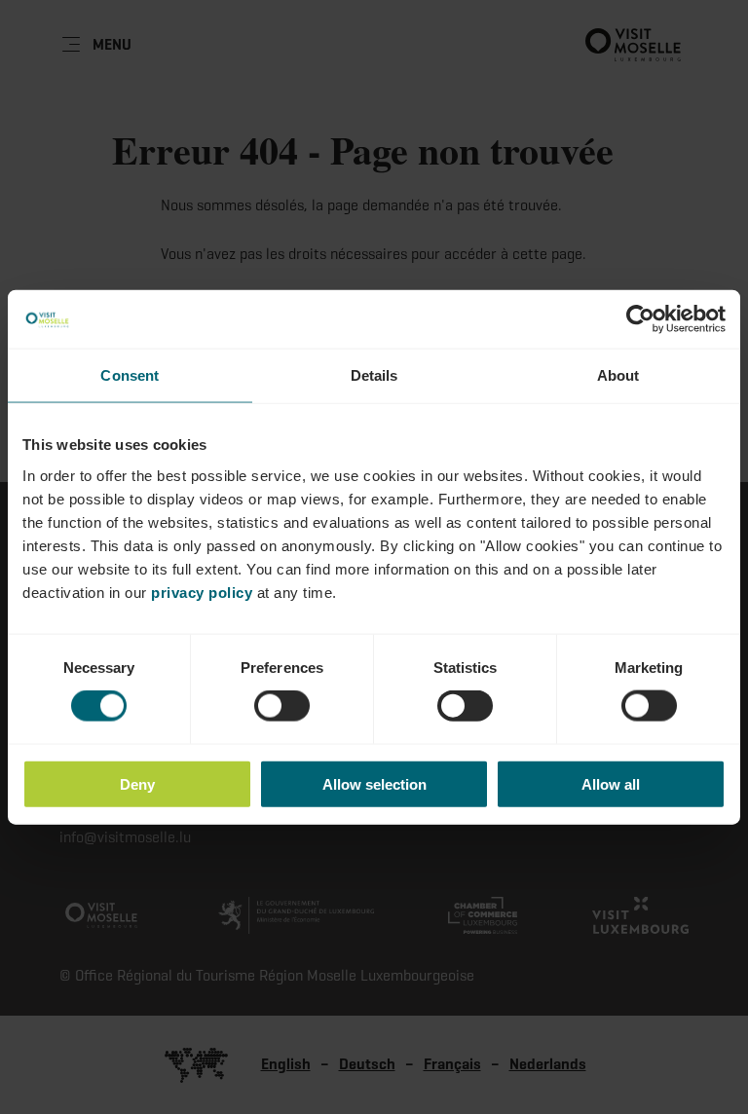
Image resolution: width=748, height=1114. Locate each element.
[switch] (282, 706)
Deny (137, 783)
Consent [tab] (129, 375)
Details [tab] (374, 375)
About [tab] (618, 375)
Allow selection (374, 783)
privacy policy (201, 591)
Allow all (610, 783)
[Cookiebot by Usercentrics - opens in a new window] (640, 319)
